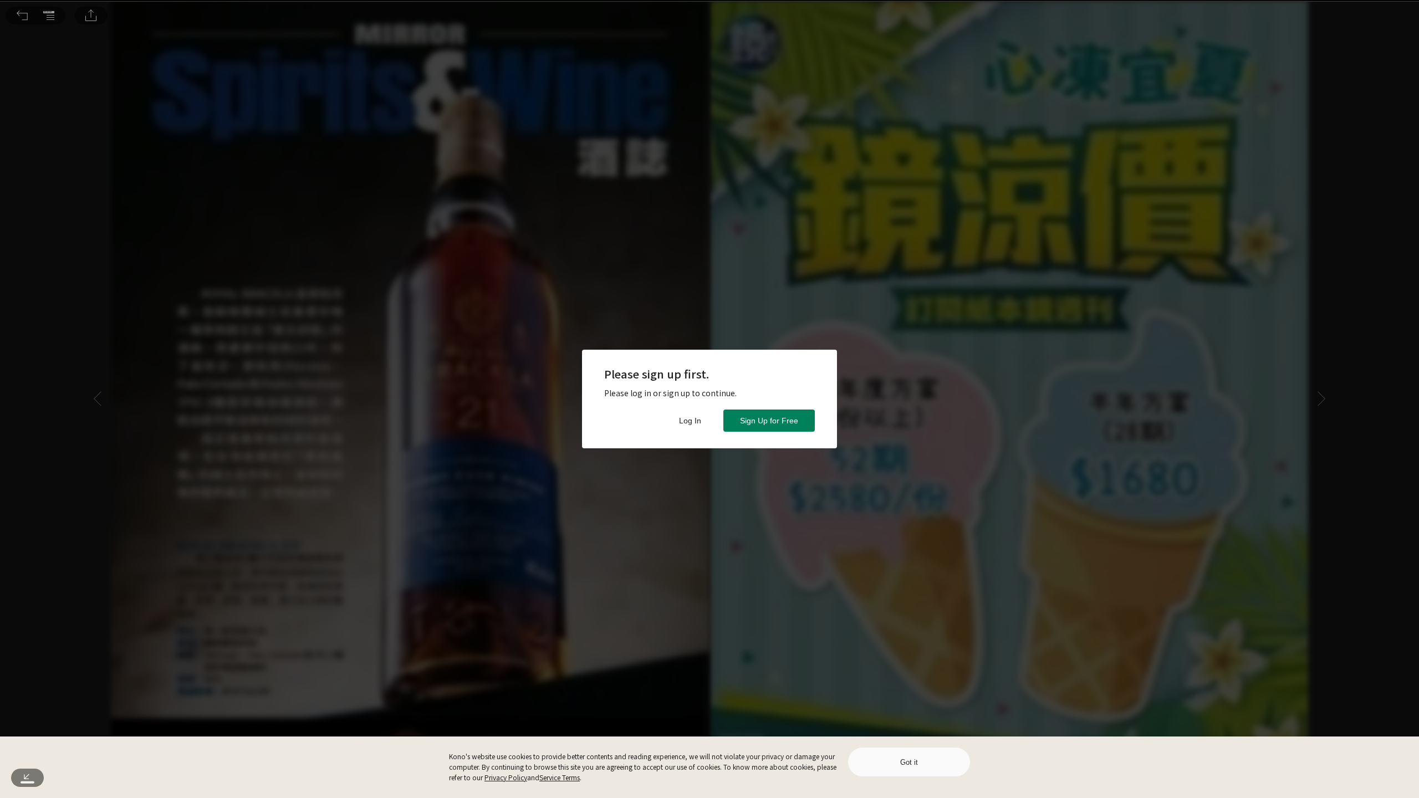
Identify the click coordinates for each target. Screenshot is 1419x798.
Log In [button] (690, 420)
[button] (22, 15)
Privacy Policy (505, 777)
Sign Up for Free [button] (769, 420)
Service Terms (559, 777)
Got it (909, 762)
